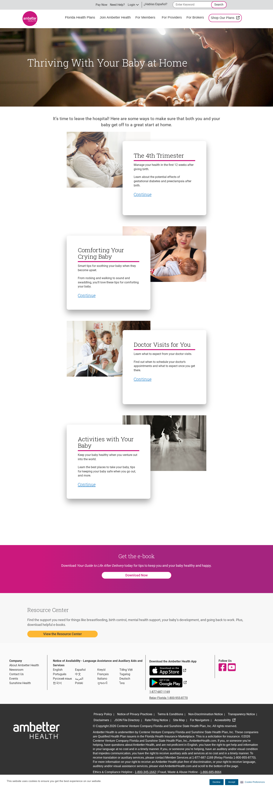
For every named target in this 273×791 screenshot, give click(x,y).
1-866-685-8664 (210, 772)
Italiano (102, 678)
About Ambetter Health (24, 665)
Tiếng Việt (126, 669)
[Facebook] (222, 667)
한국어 (57, 683)
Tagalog (124, 674)
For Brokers (195, 17)
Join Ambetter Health (116, 17)
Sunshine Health (20, 683)
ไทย (122, 683)
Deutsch (124, 678)
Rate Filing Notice (156, 720)
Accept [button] (231, 782)
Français (103, 674)
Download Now (136, 575)
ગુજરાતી (102, 683)
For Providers (172, 17)
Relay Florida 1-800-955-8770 (168, 698)
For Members (145, 17)
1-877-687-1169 (159, 692)
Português (59, 674)
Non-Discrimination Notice (205, 714)
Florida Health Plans (80, 17)
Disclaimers (101, 720)
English (58, 669)
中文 (78, 674)
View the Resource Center (62, 634)
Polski (79, 683)
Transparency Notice (241, 714)
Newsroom (16, 669)
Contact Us (16, 674)
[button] (253, 782)
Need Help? (117, 4)
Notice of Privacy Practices (134, 714)
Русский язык (62, 678)
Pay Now (101, 4)
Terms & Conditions (170, 714)
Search (218, 4)
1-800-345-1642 (145, 772)
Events (13, 678)
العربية (79, 678)
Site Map (179, 720)
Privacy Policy (103, 714)
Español (80, 669)
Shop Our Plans (226, 18)
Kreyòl (101, 669)
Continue (87, 484)
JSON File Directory (127, 720)
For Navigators (199, 720)
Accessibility (223, 720)
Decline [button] (216, 782)
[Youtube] (231, 667)
